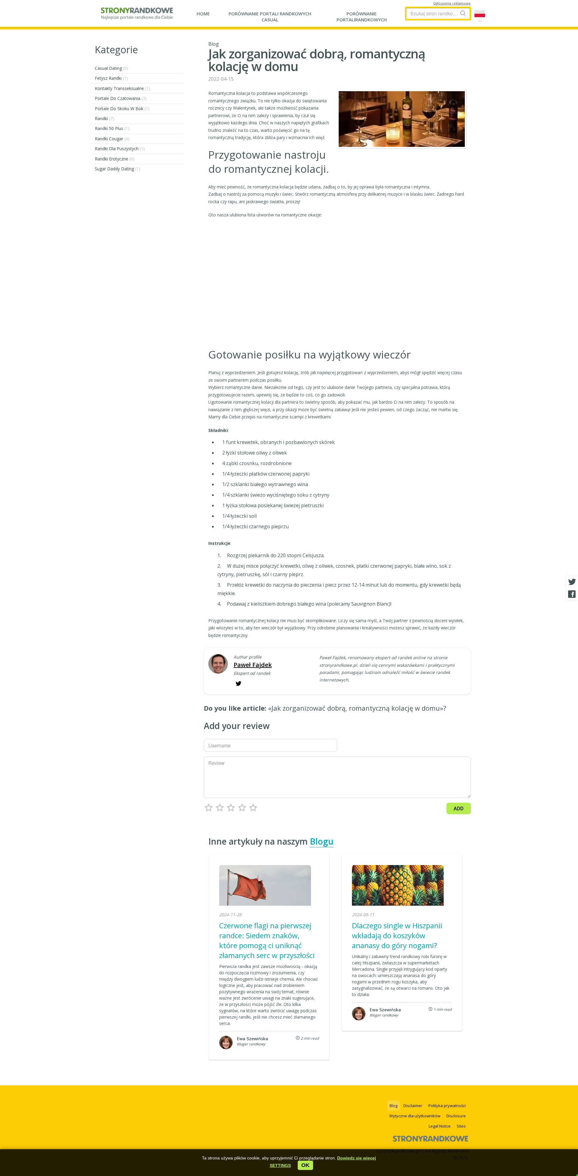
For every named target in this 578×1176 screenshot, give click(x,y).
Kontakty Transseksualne (122, 88)
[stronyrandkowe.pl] (137, 17)
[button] (280, 1165)
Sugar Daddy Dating (117, 169)
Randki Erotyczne (115, 159)
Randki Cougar (112, 138)
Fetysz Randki (111, 78)
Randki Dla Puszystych (120, 148)
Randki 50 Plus (112, 128)
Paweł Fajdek (253, 665)
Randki (104, 118)
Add (459, 808)
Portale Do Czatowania (121, 98)
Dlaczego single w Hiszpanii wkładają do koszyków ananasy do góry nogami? (397, 935)
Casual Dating (111, 68)
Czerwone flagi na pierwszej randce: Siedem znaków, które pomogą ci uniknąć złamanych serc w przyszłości (267, 940)
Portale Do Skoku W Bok (122, 108)
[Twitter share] (572, 582)
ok (305, 1165)
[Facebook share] (572, 594)
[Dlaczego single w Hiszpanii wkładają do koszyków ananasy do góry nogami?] (398, 886)
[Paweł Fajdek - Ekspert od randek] (218, 664)
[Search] (463, 13)
